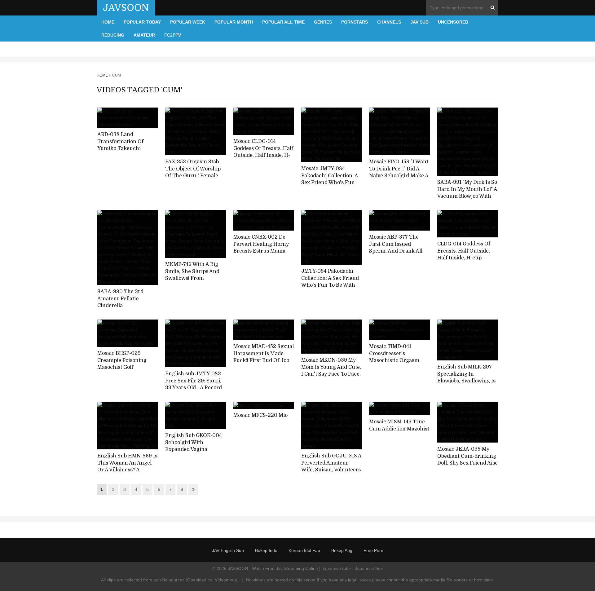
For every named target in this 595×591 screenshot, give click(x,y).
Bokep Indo (266, 550)
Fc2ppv (172, 35)
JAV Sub (419, 22)
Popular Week (187, 22)
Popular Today (142, 22)
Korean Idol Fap (304, 550)
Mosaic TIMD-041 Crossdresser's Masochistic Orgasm (394, 353)
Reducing (112, 35)
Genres (323, 22)
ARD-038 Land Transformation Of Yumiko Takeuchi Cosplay (120, 145)
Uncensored (453, 22)
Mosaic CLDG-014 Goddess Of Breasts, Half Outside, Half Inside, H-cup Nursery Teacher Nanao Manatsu (263, 155)
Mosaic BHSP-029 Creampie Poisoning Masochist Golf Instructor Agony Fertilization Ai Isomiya (125, 367)
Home (107, 22)
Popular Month (233, 22)
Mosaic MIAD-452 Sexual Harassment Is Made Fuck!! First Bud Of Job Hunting (263, 357)
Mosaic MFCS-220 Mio (260, 415)
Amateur (144, 35)
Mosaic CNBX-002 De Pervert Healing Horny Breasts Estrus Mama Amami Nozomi (261, 247)
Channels (389, 22)
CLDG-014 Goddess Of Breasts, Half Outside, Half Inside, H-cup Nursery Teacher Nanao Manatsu (466, 258)
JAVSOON (126, 7)
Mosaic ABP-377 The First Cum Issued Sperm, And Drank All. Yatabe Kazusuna (396, 247)
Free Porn (373, 550)
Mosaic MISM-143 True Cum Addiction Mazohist (399, 425)
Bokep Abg (341, 550)
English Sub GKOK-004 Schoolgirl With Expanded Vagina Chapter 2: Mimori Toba (194, 446)
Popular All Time (283, 22)
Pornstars (354, 22)
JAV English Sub (228, 550)
